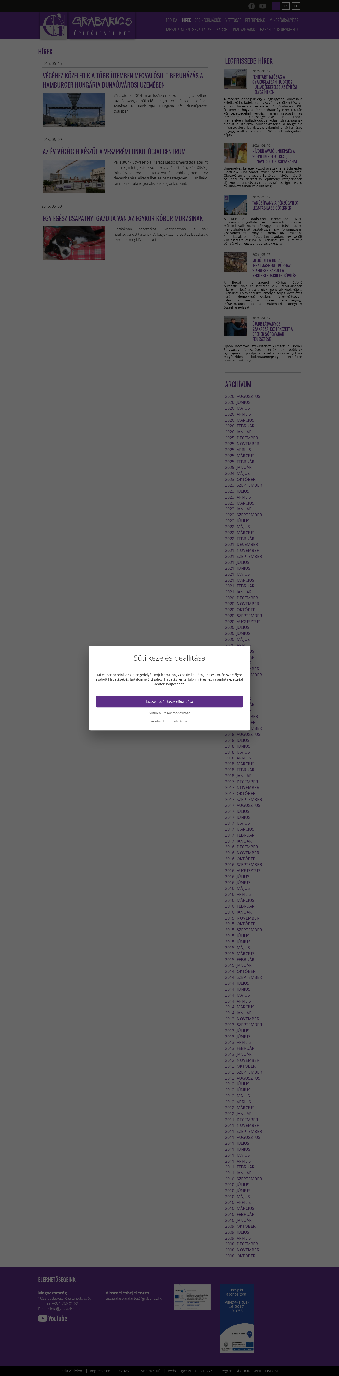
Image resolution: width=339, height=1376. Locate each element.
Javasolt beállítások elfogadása (169, 701)
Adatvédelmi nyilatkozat (169, 721)
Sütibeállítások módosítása (169, 713)
